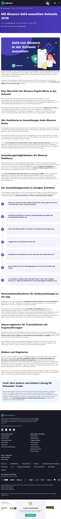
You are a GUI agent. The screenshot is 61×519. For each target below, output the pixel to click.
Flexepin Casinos (34, 446)
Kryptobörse (42, 102)
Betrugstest (51, 466)
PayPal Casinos (34, 442)
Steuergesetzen (27, 341)
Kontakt (36, 463)
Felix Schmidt (22, 26)
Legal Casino (4, 444)
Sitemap (3, 470)
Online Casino (4, 459)
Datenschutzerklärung (23, 466)
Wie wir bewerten (39, 466)
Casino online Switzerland (8, 489)
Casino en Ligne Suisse (7, 486)
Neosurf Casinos (34, 451)
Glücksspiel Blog (5, 457)
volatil (42, 147)
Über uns (3, 463)
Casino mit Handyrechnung (8, 446)
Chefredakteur (14, 463)
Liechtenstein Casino (6, 440)
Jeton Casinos (34, 444)
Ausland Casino (5, 438)
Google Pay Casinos (35, 440)
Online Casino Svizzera (7, 487)
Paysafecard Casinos (35, 449)
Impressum (4, 466)
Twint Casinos (34, 435)
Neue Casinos (4, 442)
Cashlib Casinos (34, 438)
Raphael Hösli (9, 23)
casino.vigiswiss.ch (9, 415)
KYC (12, 466)
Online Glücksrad (5, 435)
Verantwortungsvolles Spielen (51, 463)
